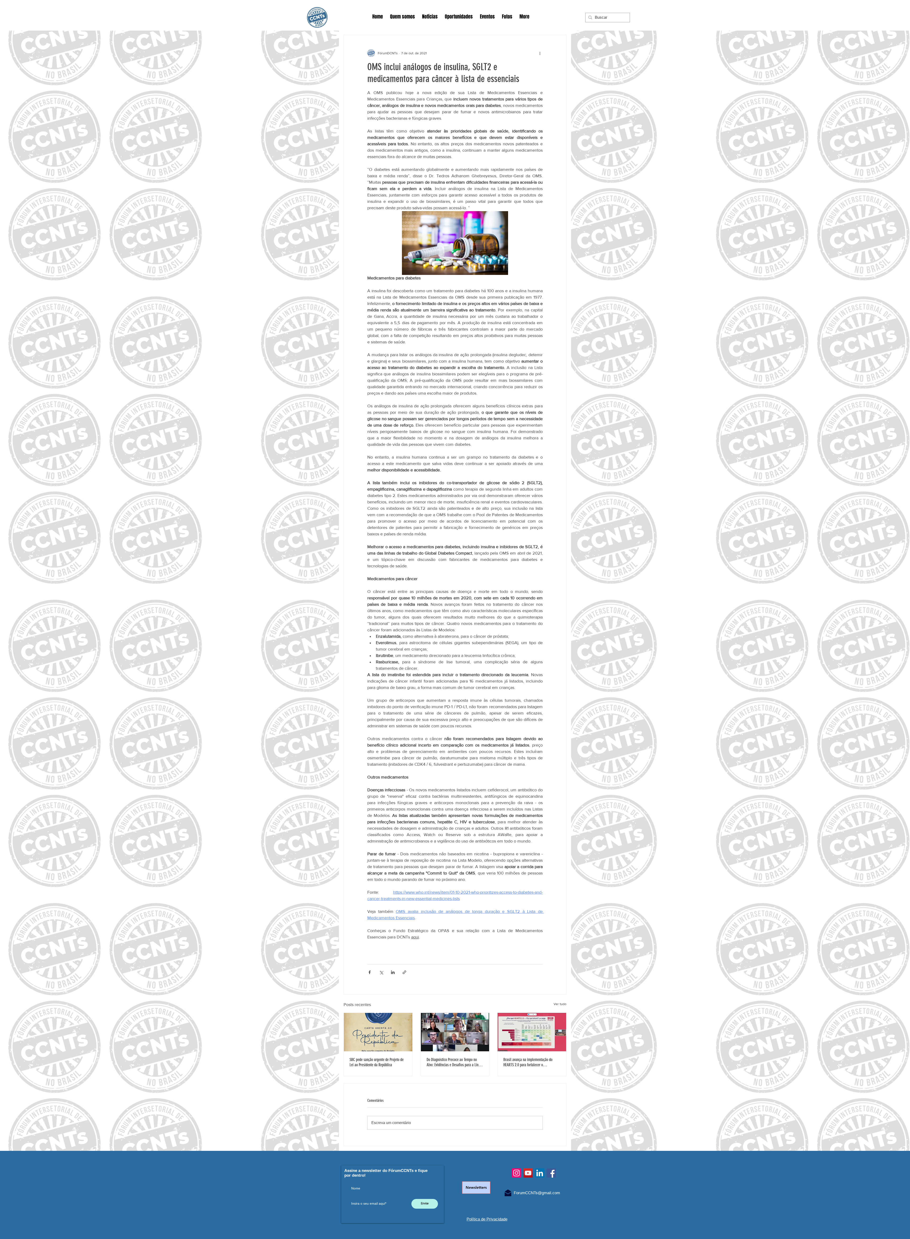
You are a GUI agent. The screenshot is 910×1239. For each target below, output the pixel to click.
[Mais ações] (540, 53)
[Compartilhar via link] (404, 972)
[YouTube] (528, 1173)
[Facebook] (551, 1173)
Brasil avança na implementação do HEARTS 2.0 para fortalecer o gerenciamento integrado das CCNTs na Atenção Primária (530, 1062)
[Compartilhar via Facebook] (369, 972)
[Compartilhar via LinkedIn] (393, 972)
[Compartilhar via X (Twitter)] (381, 972)
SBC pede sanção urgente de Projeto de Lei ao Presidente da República (377, 1062)
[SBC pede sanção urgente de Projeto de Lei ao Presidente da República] (378, 1032)
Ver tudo (560, 1004)
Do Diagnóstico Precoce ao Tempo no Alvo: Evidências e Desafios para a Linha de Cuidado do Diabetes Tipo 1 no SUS (454, 1062)
